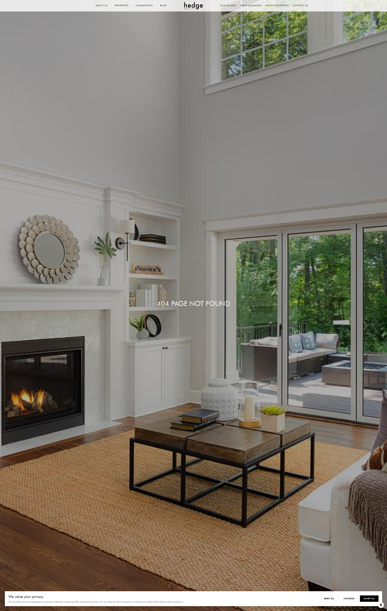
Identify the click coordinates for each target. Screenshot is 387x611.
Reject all (329, 598)
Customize (348, 598)
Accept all (369, 598)
